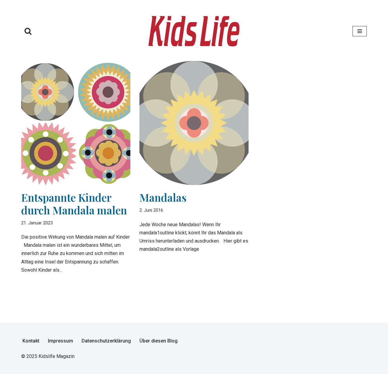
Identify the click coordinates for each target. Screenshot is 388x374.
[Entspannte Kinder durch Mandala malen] (76, 123)
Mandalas (162, 197)
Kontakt (30, 341)
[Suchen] (28, 31)
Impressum (60, 341)
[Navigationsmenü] (360, 31)
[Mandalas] (194, 123)
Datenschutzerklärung (106, 341)
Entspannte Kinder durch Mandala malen (74, 203)
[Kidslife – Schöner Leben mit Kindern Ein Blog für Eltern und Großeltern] (194, 31)
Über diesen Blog (158, 341)
